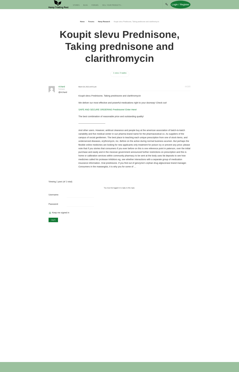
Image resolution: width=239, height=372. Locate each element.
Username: (54, 195)
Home (82, 22)
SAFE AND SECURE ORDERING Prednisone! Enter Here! (107, 109)
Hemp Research (104, 22)
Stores (76, 5)
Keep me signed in (60, 213)
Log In (53, 220)
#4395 (187, 86)
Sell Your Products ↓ (112, 5)
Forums (94, 5)
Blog (85, 5)
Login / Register (180, 4)
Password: (53, 204)
